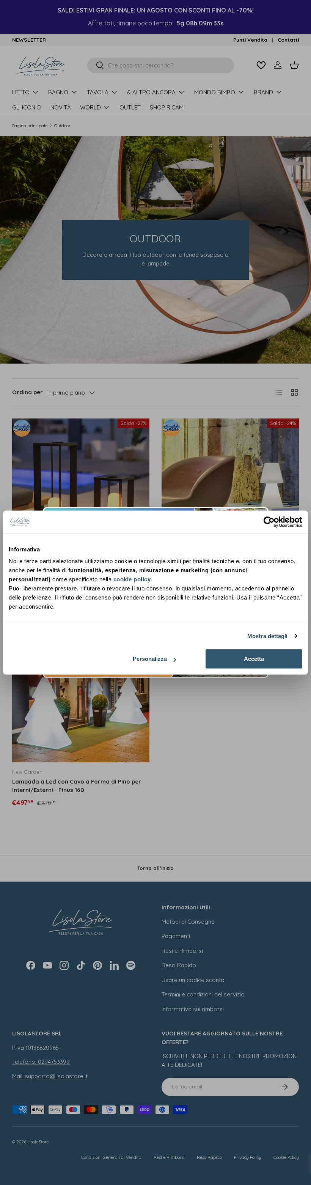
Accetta (254, 659)
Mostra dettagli (267, 636)
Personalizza (150, 659)
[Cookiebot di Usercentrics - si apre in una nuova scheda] (269, 522)
